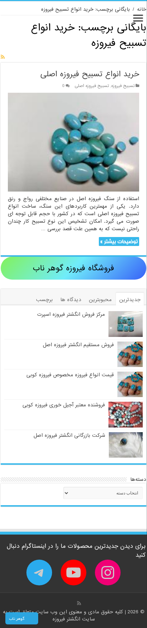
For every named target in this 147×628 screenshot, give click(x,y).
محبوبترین (100, 300)
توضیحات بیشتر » (119, 241)
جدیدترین (130, 300)
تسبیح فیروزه (123, 86)
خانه (141, 9)
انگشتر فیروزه (67, 619)
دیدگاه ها (70, 300)
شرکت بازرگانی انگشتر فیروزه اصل (69, 435)
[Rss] (79, 603)
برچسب (44, 300)
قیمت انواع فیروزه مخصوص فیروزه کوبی (70, 375)
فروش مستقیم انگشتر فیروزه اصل (78, 345)
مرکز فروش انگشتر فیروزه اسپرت (71, 314)
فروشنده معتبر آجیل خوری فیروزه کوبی (63, 405)
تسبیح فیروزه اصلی (92, 86)
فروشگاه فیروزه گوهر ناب (73, 268)
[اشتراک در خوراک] (3, 57)
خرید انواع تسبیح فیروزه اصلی (89, 74)
